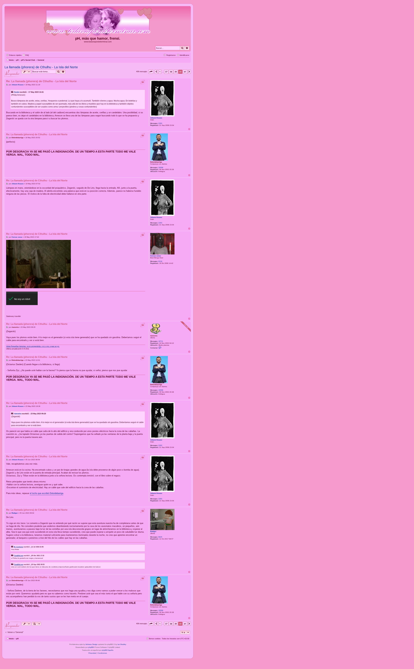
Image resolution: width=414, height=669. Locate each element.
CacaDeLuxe (18, 555)
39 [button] (175, 71)
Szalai (16, 92)
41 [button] (185, 71)
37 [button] (166, 71)
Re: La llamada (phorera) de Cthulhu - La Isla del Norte (41, 81)
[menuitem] (25, 55)
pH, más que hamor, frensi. (97, 38)
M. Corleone (18, 547)
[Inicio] (98, 21)
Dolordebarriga (156, 162)
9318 (160, 261)
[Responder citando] (143, 82)
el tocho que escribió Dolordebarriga (46, 493)
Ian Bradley (122, 644)
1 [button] (159, 71)
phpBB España (107, 650)
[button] (150, 72)
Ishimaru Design (92, 644)
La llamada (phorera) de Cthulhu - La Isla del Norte (41, 67)
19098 (160, 167)
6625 (160, 537)
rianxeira (153, 336)
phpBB (90, 647)
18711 (160, 341)
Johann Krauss (156, 118)
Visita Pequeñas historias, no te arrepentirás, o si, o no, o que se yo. (33, 346)
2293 (160, 123)
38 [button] (171, 71)
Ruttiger (153, 531)
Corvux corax (155, 256)
